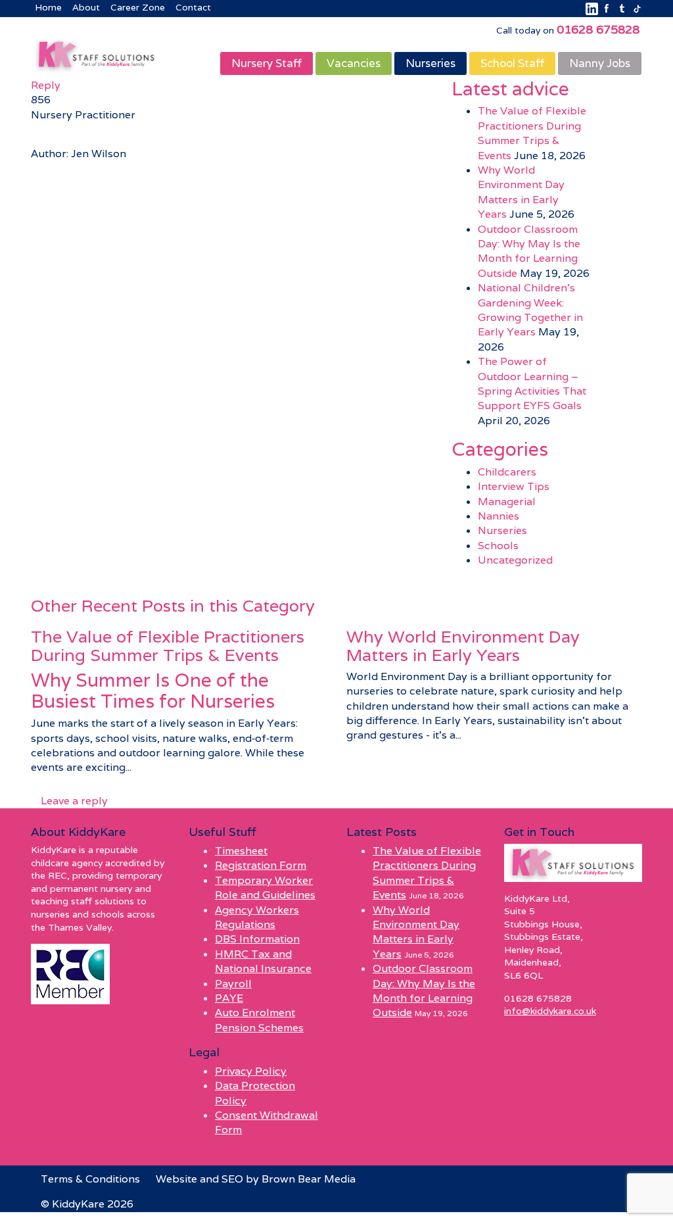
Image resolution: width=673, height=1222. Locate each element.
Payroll (233, 983)
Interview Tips (513, 486)
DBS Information (257, 939)
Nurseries (430, 63)
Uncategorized (515, 560)
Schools (498, 545)
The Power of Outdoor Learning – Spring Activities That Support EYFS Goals (532, 383)
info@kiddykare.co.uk (550, 1011)
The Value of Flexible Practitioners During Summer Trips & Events (532, 133)
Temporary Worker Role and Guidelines (265, 887)
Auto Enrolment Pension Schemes (259, 1020)
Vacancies (354, 63)
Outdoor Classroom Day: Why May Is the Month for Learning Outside (529, 251)
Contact (193, 7)
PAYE (229, 998)
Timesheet (241, 851)
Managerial (507, 501)
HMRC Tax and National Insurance (263, 961)
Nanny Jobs (599, 63)
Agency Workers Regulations (257, 917)
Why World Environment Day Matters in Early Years (521, 192)
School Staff (512, 63)
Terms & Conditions (90, 1179)
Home (48, 7)
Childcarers (507, 472)
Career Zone (137, 7)
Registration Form (260, 865)
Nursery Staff (266, 63)
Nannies (498, 516)
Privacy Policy (251, 1071)
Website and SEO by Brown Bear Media (256, 1179)
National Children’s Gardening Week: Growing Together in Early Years (530, 310)
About (86, 7)
